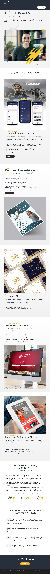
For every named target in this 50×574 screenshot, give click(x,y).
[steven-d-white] (6, 1)
